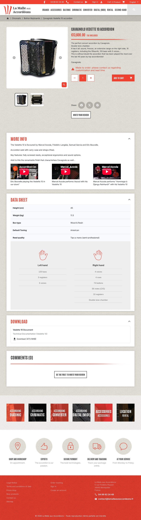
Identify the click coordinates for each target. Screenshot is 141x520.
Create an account (58, 490)
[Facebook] (44, 1)
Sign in (53, 486)
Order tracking (57, 483)
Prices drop (11, 490)
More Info (19, 138)
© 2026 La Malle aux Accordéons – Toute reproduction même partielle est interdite (70, 516)
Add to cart (123, 78)
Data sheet (19, 199)
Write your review (81, 114)
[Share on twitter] (89, 105)
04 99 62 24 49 (106, 494)
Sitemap (9, 501)
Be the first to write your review (70, 374)
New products (12, 494)
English (133, 2)
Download (19, 321)
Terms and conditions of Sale (18, 486)
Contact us (11, 498)
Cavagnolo (76, 62)
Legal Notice (11, 483)
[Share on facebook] (81, 105)
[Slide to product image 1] (21, 100)
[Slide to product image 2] (37, 100)
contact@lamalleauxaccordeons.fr (115, 499)
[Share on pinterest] (97, 105)
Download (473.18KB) (24, 339)
